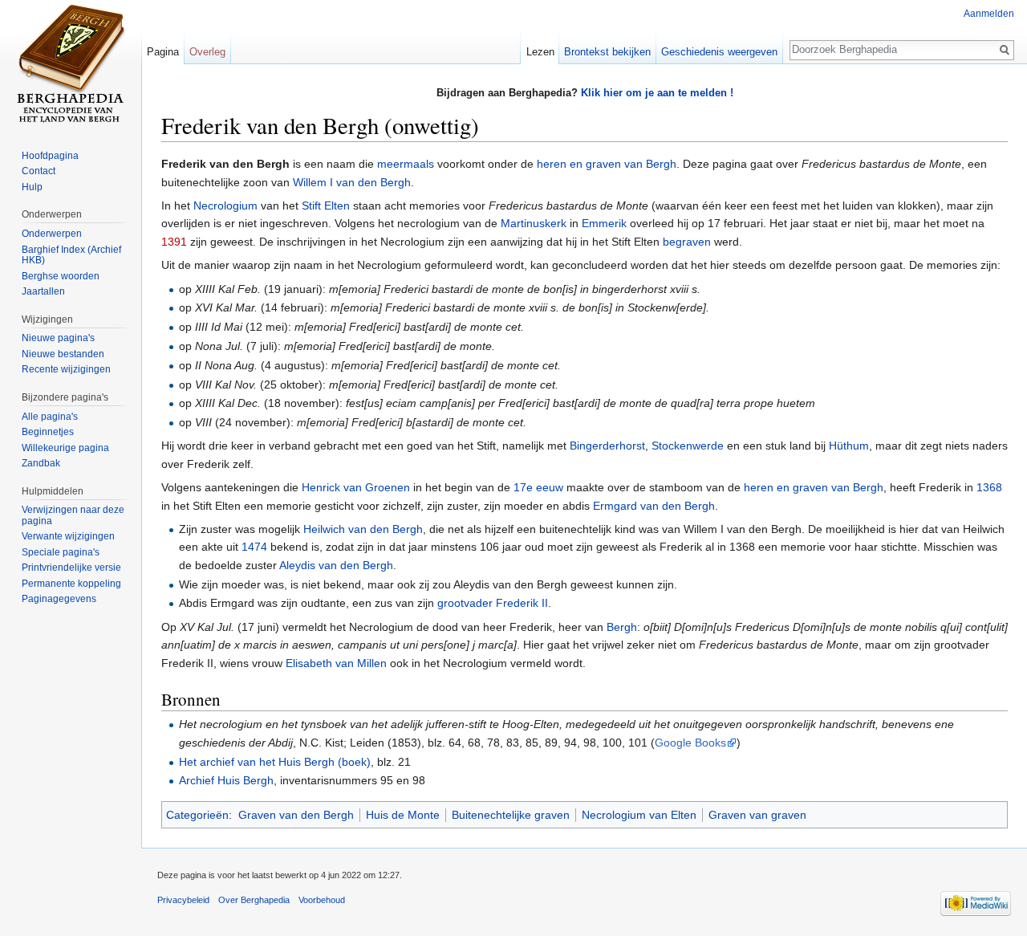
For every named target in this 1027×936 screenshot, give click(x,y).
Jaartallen (43, 291)
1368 (989, 487)
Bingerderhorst (607, 445)
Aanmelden (989, 13)
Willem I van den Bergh (352, 182)
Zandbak (41, 463)
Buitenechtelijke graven (511, 814)
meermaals (405, 163)
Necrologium (225, 205)
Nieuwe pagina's (58, 338)
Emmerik (604, 223)
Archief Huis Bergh (226, 780)
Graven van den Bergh (296, 814)
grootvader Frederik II (492, 602)
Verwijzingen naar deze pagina (73, 515)
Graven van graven (757, 814)
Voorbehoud (321, 900)
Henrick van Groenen (356, 487)
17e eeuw (538, 487)
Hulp (32, 187)
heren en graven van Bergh (606, 163)
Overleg (207, 52)
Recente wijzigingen (66, 369)
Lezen (540, 52)
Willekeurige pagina (65, 448)
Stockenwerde (688, 445)
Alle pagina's (50, 416)
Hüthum (849, 445)
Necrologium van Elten (639, 814)
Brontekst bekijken (607, 52)
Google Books (690, 742)
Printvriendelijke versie (71, 567)
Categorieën (197, 814)
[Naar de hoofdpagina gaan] (70, 64)
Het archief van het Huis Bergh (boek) (275, 761)
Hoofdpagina (50, 155)
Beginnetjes (48, 431)
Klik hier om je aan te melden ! (657, 93)
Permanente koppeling (71, 583)
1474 (254, 546)
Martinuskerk (533, 223)
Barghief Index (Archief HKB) (71, 255)
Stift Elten (326, 205)
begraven (687, 241)
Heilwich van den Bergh (363, 529)
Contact (38, 171)
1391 (174, 241)
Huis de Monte (403, 814)
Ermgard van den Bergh (654, 505)
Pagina (163, 52)
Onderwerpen (52, 233)
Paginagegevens (59, 598)
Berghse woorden (60, 276)
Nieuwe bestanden (63, 354)
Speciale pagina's (60, 552)
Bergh (622, 627)
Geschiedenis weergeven (719, 52)
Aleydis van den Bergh (336, 565)
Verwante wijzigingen (68, 536)
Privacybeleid (183, 900)
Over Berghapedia (254, 900)
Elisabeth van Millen (336, 663)
